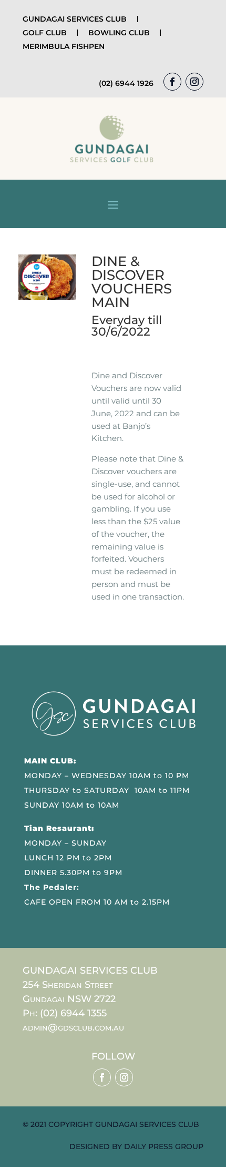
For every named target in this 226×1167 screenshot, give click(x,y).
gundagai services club (75, 19)
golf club (45, 32)
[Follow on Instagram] (194, 82)
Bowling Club (119, 32)
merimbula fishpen (64, 46)
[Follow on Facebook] (172, 82)
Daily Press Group (163, 1146)
